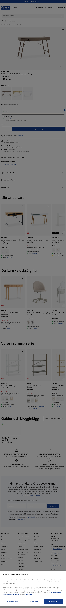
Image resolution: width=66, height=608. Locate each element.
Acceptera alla (53, 601)
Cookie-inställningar (12, 601)
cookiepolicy (28, 594)
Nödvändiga (34, 601)
